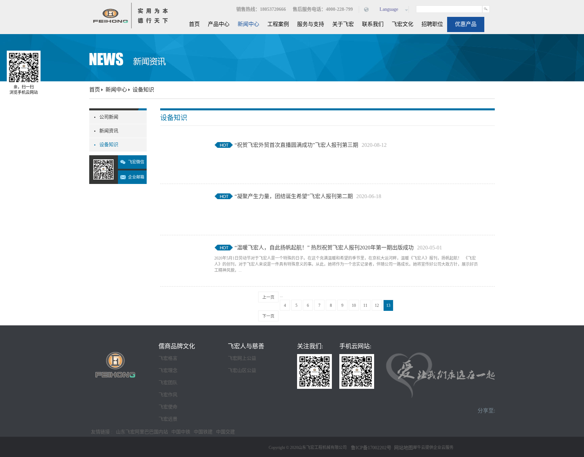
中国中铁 (180, 431)
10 (354, 305)
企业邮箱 (136, 177)
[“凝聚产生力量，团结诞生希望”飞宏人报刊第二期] (182, 196)
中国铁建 (203, 431)
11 (365, 305)
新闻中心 (116, 89)
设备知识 (143, 89)
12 (377, 305)
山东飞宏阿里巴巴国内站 (142, 431)
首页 (194, 24)
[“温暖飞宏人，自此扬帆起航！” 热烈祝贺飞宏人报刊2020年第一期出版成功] (182, 247)
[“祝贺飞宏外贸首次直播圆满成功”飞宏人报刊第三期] (182, 145)
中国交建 (225, 431)
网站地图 (402, 447)
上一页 (268, 297)
